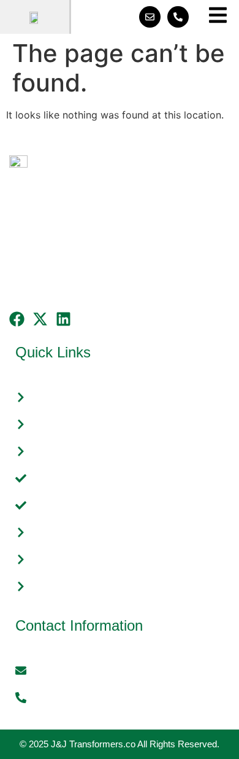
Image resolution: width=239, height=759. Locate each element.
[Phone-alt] (178, 17)
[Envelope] (150, 17)
